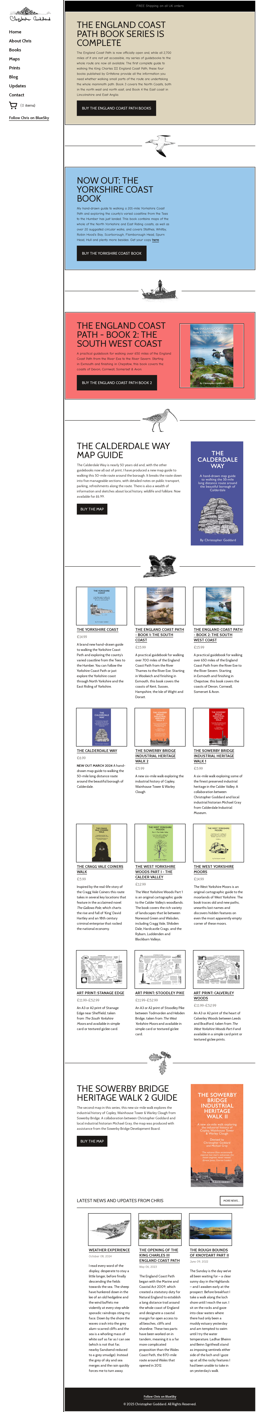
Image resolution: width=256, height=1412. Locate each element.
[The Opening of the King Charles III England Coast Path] (160, 1229)
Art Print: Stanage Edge (100, 993)
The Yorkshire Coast (97, 629)
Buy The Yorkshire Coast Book (111, 253)
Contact (16, 95)
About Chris (20, 41)
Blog (13, 77)
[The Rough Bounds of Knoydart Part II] (210, 1229)
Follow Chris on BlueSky (29, 118)
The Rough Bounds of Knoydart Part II (209, 1252)
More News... (231, 1200)
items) (27, 105)
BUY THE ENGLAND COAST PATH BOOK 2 (117, 382)
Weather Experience (109, 1250)
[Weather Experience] (109, 1229)
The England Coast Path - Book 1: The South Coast (159, 634)
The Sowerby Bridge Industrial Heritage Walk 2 (155, 755)
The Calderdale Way (97, 750)
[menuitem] (29, 31)
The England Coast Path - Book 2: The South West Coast (218, 634)
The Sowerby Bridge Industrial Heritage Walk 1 (214, 755)
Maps (14, 59)
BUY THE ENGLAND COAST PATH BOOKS (116, 108)
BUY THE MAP (92, 509)
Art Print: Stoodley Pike (159, 993)
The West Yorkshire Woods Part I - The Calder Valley (155, 871)
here (155, 240)
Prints (14, 68)
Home (15, 32)
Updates (17, 86)
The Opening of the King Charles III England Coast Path (159, 1255)
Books (15, 50)
